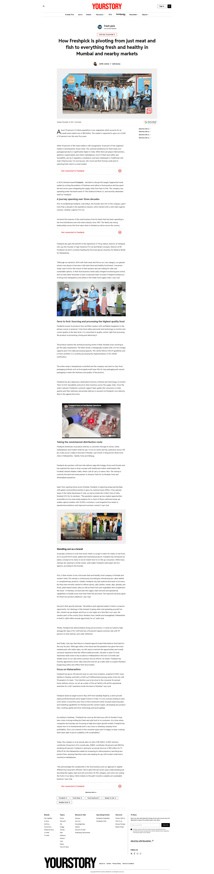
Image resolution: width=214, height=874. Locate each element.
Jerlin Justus (104, 64)
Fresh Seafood (93, 798)
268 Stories (116, 64)
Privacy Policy (117, 863)
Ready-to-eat (109, 798)
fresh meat (76, 798)
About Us (102, 863)
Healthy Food (63, 802)
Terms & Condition (128, 863)
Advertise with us (90, 792)
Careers (108, 863)
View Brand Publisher (110, 28)
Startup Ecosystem (106, 34)
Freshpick (62, 798)
